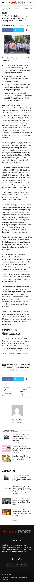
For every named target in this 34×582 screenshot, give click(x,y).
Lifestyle (8, 8)
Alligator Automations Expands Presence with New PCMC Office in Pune (9, 393)
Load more (16, 520)
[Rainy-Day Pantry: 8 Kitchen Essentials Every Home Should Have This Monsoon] (6, 458)
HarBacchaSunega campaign (22, 367)
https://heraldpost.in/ (17, 422)
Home (3, 8)
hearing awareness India (8, 370)
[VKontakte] (26, 565)
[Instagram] (22, 565)
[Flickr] (17, 565)
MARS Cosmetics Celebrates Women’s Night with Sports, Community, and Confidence (26, 394)
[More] (27, 30)
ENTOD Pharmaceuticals (8, 367)
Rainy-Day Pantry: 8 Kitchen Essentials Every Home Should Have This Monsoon (21, 458)
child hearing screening (12, 364)
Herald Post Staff (10, 25)
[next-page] (6, 465)
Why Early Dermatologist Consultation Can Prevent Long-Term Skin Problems (21, 448)
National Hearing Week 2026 (23, 370)
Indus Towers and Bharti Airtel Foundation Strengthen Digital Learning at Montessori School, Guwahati (21, 501)
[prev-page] (3, 465)
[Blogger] (8, 565)
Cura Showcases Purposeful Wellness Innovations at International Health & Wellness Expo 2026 (21, 478)
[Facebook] (12, 565)
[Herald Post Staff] (3, 25)
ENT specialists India (25, 364)
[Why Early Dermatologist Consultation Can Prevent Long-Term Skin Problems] (6, 448)
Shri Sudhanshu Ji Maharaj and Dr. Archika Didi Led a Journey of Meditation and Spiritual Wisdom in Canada (21, 512)
